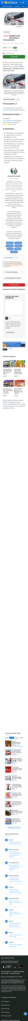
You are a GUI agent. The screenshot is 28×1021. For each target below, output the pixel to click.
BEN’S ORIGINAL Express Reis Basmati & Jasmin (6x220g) (18, 391)
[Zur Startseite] (11, 2)
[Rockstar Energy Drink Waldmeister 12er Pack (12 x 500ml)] (8, 361)
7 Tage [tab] (21, 737)
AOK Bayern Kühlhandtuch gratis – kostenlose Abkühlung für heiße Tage (15, 925)
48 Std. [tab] (16, 737)
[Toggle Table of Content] (17, 99)
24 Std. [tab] (11, 737)
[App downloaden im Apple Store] (6, 967)
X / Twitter (9, 245)
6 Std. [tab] (7, 737)
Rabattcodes (4, 982)
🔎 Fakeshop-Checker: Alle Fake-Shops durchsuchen (15, 843)
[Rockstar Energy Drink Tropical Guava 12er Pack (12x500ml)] (8, 380)
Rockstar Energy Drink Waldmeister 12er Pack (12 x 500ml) (7, 371)
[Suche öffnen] (20, 2)
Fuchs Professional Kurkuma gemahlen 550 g (16, 935)
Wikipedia (9, 242)
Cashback (15, 982)
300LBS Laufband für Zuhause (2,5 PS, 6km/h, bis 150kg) (15, 902)
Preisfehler (17, 6)
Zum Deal (13, 56)
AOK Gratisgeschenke (6, 1015)
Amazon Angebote (5, 1012)
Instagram (18, 245)
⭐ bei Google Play (18, 971)
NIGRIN (21, 66)
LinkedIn (17, 248)
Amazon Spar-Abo (5, 1008)
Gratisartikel (17, 981)
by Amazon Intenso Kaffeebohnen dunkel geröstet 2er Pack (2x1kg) (15, 879)
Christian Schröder (14, 176)
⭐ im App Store (6, 971)
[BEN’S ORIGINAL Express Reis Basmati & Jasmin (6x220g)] (19, 380)
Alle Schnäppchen (5, 1001)
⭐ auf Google (14, 973)
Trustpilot (5, 973)
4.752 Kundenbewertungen (9, 120)
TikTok (9, 248)
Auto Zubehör (7, 32)
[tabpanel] (14, 782)
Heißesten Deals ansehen (14, 827)
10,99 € (7, 110)
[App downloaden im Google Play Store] (19, 966)
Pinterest (13, 251)
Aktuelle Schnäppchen (7, 6)
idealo (16, 108)
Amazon (16, 50)
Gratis (23, 6)
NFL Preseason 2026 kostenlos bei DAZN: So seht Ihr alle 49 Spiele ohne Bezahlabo (16, 854)
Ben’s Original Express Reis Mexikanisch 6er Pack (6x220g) (18, 371)
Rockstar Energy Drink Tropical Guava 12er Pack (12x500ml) (8, 391)
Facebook (17, 242)
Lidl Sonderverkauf (5, 1005)
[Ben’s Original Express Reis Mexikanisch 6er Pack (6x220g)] (19, 361)
